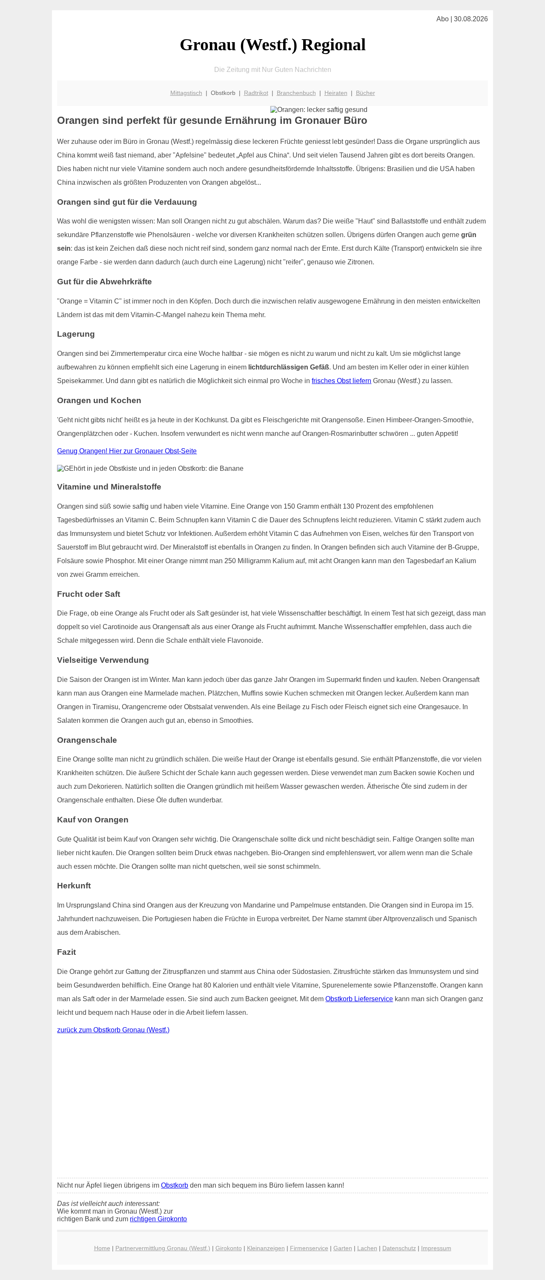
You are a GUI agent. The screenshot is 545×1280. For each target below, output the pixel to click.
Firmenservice (309, 1248)
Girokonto (228, 1248)
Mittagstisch (186, 92)
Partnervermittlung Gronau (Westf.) (162, 1248)
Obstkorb (174, 1185)
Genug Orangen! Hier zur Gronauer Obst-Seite (127, 451)
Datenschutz (399, 1248)
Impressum (436, 1248)
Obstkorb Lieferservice (359, 998)
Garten (342, 1248)
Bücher (365, 92)
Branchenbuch (296, 92)
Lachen (367, 1248)
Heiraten (335, 92)
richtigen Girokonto (158, 1219)
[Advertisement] (272, 1108)
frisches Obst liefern (341, 380)
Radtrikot (256, 92)
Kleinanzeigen (266, 1248)
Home (102, 1248)
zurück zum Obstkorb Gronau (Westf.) (113, 1030)
